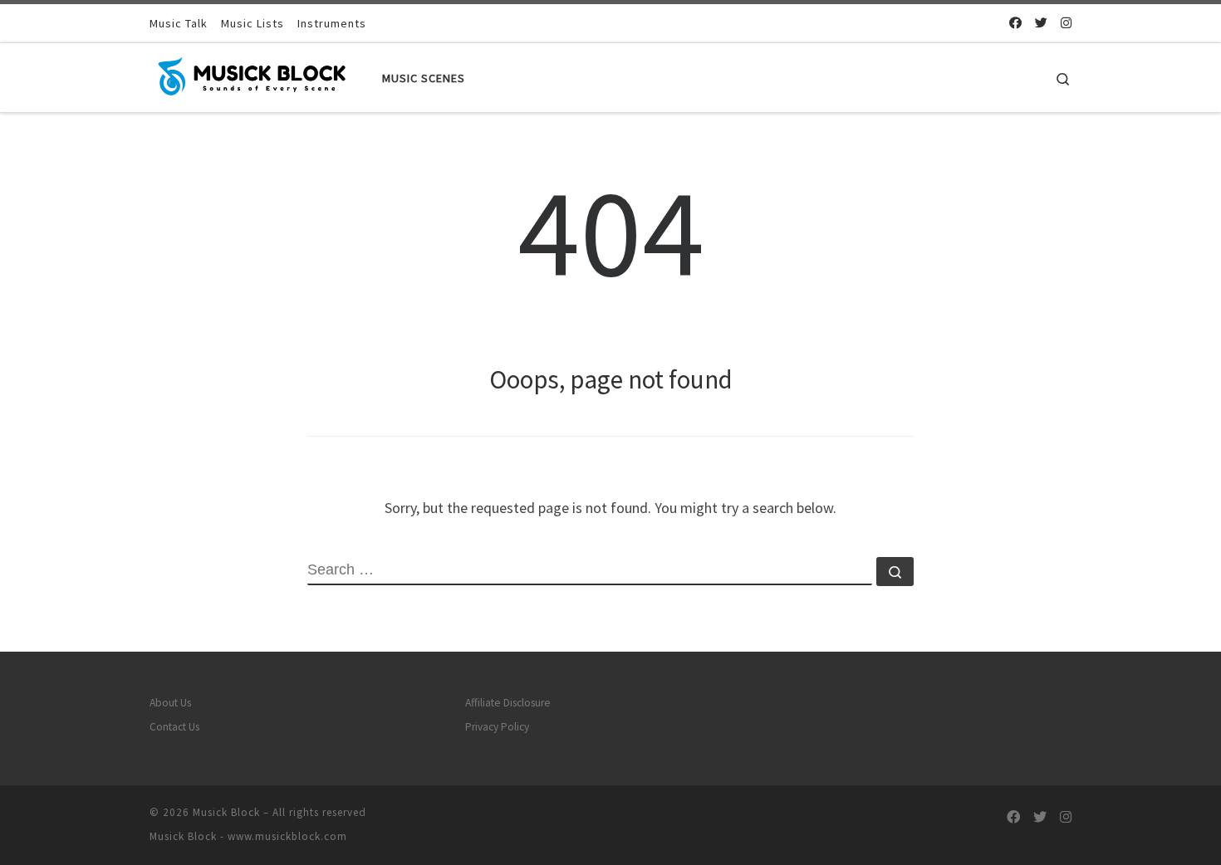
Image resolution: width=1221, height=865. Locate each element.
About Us (170, 703)
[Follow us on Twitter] (1041, 22)
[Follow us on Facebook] (1015, 22)
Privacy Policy (497, 727)
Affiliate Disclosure (508, 703)
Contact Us (174, 727)
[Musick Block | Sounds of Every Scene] (253, 74)
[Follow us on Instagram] (1066, 22)
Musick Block (226, 812)
